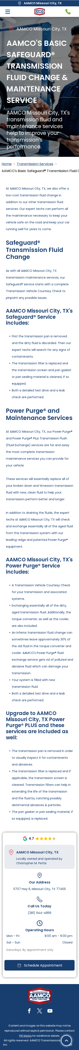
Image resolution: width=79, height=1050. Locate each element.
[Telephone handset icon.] (68, 12)
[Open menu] (7, 11)
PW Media (25, 1036)
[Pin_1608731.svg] (11, 852)
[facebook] (29, 1011)
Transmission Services (35, 163)
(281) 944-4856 (39, 913)
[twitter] (39, 1011)
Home (7, 163)
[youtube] (50, 1011)
